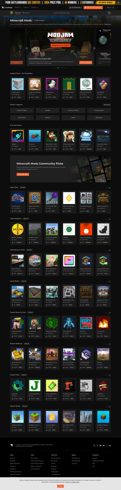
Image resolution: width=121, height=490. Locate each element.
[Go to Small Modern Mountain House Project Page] (69, 295)
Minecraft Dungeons (15, 474)
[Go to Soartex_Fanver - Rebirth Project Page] (34, 264)
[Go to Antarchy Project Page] (34, 139)
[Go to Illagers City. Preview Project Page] (103, 295)
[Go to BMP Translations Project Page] (52, 264)
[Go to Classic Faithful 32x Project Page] (103, 264)
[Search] (109, 13)
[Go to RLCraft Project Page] (103, 358)
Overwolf (94, 458)
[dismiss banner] (118, 2)
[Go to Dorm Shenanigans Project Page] (86, 233)
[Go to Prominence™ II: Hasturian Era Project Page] (52, 358)
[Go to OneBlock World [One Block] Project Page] (103, 420)
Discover (18, 13)
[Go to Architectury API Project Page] (69, 389)
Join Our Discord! (55, 458)
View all (22, 187)
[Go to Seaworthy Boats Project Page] (103, 139)
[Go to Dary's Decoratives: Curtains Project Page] (69, 88)
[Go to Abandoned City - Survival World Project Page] (52, 295)
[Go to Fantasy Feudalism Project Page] (103, 202)
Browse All (25, 13)
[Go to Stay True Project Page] (86, 327)
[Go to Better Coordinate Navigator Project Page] (69, 202)
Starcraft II (13, 469)
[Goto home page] (7, 7)
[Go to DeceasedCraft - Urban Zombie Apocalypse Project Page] (34, 358)
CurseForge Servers (56, 474)
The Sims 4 (13, 466)
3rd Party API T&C (35, 469)
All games (12, 458)
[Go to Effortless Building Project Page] (86, 88)
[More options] (117, 7)
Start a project (34, 458)
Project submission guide (37, 460)
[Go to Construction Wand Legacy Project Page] (52, 202)
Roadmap (53, 469)
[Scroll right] (109, 188)
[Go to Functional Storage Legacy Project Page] (86, 202)
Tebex (93, 463)
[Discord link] (104, 445)
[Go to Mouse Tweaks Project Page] (86, 389)
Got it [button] (60, 486)
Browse (17, 7)
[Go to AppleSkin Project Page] (103, 389)
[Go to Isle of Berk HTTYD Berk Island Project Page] (69, 420)
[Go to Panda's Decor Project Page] (17, 88)
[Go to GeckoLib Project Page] (17, 389)
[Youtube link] (100, 445)
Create (25, 7)
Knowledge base (76, 458)
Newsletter (54, 466)
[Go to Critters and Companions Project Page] (69, 139)
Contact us (74, 463)
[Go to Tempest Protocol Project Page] (86, 139)
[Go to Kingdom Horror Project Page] (34, 233)
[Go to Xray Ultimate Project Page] (69, 327)
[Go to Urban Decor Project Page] (52, 88)
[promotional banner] (60, 2)
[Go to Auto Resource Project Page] (17, 202)
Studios (33, 7)
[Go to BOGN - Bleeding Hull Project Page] (17, 233)
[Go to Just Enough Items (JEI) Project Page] (34, 389)
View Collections (23, 174)
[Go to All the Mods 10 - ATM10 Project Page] (17, 358)
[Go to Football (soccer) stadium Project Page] (34, 295)
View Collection (81, 62)
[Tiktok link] (97, 445)
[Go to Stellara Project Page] (17, 139)
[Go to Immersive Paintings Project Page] (34, 88)
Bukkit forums (54, 471)
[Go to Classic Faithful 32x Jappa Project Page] (86, 264)
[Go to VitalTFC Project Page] (69, 233)
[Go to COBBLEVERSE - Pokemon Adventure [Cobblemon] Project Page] (86, 358)
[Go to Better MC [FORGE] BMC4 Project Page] (69, 358)
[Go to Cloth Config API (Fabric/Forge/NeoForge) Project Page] (52, 389)
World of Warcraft (15, 463)
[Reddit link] (110, 445)
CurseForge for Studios (98, 460)
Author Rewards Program (37, 463)
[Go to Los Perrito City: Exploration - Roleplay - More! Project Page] (86, 420)
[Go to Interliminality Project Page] (86, 295)
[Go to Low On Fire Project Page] (103, 327)
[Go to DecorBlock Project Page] (103, 88)
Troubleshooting (76, 460)
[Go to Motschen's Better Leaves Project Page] (52, 327)
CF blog (53, 463)
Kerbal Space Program (15, 471)
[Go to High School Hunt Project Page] (17, 295)
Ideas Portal (54, 460)
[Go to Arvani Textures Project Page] (17, 264)
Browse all (107, 104)
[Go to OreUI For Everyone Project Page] (69, 264)
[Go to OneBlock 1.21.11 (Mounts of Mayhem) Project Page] (34, 420)
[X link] (107, 445)
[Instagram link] (94, 445)
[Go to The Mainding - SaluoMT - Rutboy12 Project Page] (103, 233)
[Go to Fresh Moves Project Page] (34, 327)
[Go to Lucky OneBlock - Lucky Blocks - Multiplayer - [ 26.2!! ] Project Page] (52, 420)
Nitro (93, 466)
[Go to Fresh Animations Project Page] (17, 327)
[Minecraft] (11, 13)
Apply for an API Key (36, 466)
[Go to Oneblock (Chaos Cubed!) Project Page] (17, 420)
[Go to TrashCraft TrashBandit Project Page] (52, 233)
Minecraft (12, 460)
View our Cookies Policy (72, 482)
